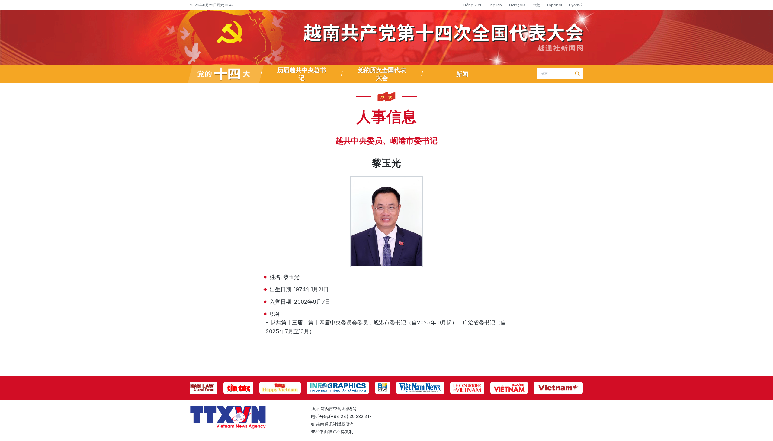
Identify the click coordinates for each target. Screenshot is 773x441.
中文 (536, 5)
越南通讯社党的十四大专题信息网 (386, 37)
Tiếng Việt (472, 5)
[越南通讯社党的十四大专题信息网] (225, 74)
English (495, 5)
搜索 (577, 73)
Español (554, 5)
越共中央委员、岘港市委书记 (386, 140)
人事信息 (386, 116)
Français (517, 5)
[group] (196, 388)
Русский (576, 5)
